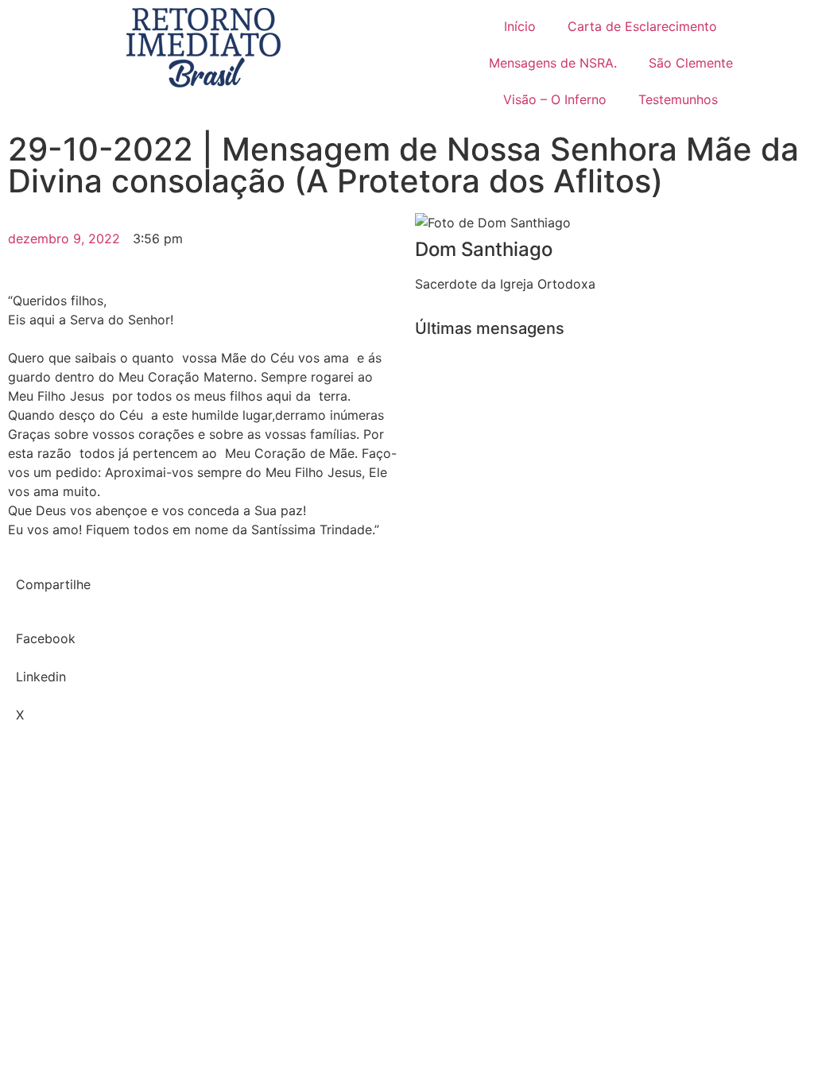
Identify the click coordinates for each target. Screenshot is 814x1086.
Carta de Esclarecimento (642, 26)
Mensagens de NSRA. (553, 63)
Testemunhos (678, 99)
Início (520, 26)
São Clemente (691, 63)
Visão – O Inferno (555, 99)
